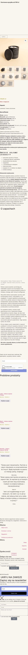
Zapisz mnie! (14, 593)
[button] (14, 34)
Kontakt (24, 549)
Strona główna (4, 281)
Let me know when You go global (10, 616)
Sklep (10, 281)
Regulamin (4, 534)
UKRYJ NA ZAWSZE (11, 577)
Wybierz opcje (5, 401)
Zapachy (24, 545)
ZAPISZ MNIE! (14, 370)
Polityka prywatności (7, 537)
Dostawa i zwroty (6, 531)
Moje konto (4, 527)
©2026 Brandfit (4, 574)
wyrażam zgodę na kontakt (8, 566)
